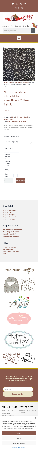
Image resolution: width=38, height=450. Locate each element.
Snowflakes (22, 121)
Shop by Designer (9, 215)
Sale (4, 254)
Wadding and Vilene (11, 232)
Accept (19, 433)
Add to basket (20, 180)
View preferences (19, 443)
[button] (35, 418)
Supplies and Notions (11, 234)
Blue (12, 117)
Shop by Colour (8, 212)
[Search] (33, 30)
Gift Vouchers (8, 249)
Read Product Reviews (11, 251)
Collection (17, 82)
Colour (6, 119)
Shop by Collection (9, 210)
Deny (19, 438)
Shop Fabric (8, 206)
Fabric (11, 82)
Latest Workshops (9, 247)
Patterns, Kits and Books (12, 230)
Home (6, 82)
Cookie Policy (16, 447)
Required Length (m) (11, 142)
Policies (23, 447)
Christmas (25, 82)
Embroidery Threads (11, 236)
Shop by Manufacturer (11, 217)
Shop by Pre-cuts (9, 219)
